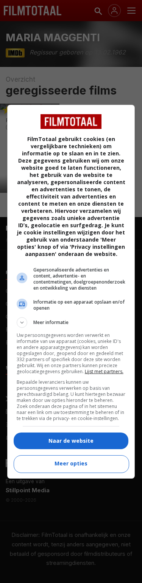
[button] (71, 322)
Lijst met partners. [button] (104, 371)
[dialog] (71, 292)
